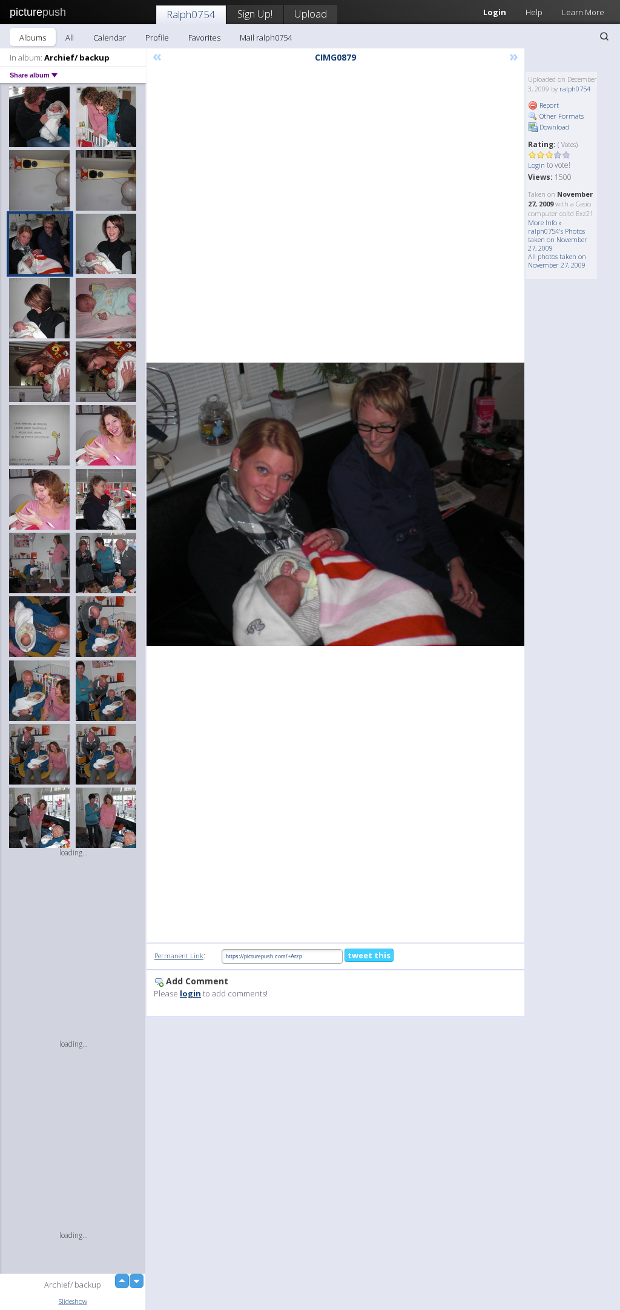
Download (553, 126)
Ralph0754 (191, 14)
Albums (32, 37)
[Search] (604, 36)
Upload (310, 14)
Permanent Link (178, 955)
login (190, 993)
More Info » (545, 222)
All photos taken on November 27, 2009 (557, 260)
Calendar (109, 37)
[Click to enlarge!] (335, 504)
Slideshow (73, 1301)
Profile (157, 37)
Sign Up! (254, 14)
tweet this (369, 955)
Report (548, 105)
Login (536, 165)
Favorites (204, 37)
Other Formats (561, 115)
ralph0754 (574, 88)
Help (534, 12)
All (69, 37)
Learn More (583, 12)
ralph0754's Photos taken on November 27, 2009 (557, 239)
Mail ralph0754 (266, 37)
